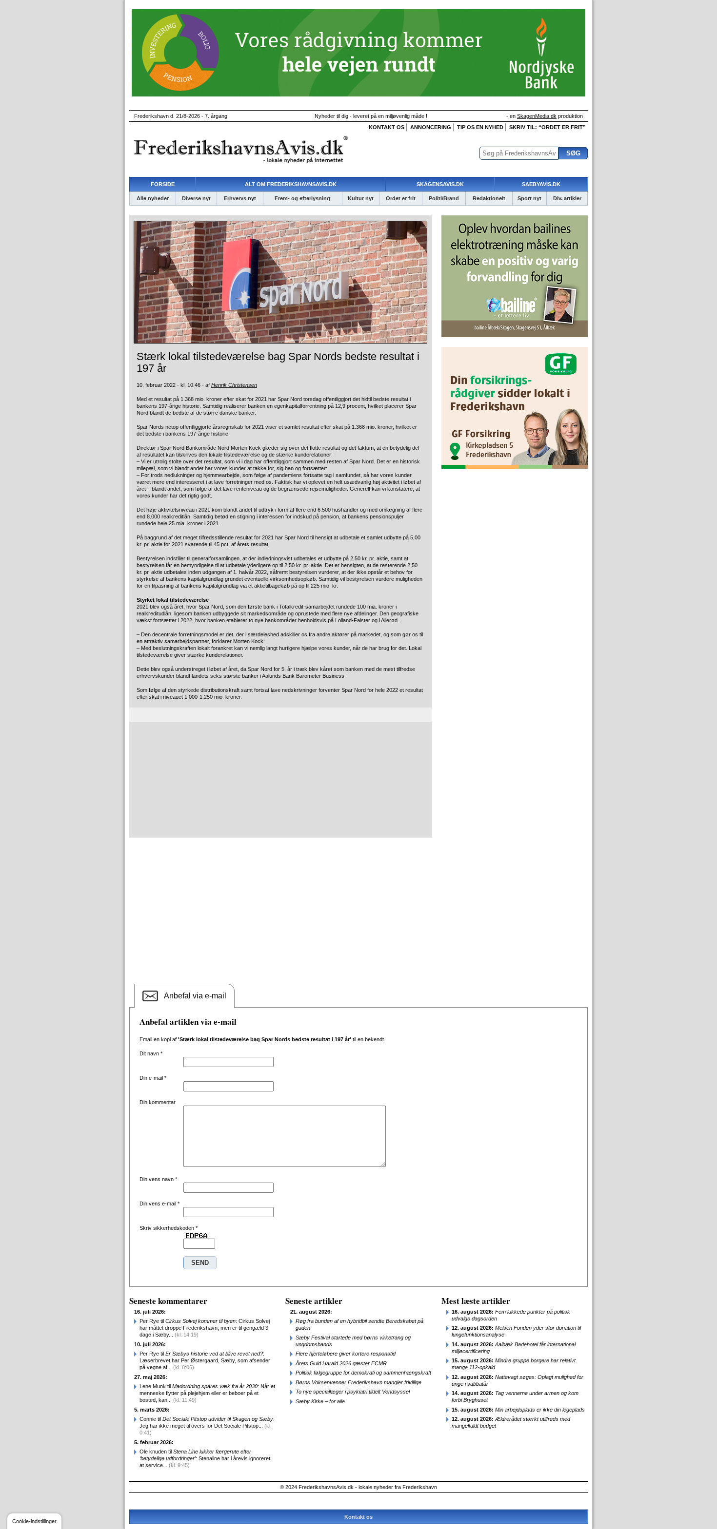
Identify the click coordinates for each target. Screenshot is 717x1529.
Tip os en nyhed (480, 127)
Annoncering (430, 127)
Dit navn (150, 1053)
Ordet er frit (401, 198)
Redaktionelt (489, 198)
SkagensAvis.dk (440, 184)
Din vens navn (158, 1179)
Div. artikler (567, 198)
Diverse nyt (196, 198)
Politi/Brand (444, 198)
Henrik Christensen (234, 385)
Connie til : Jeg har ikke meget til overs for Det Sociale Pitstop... (207, 1425)
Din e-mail (152, 1078)
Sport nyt (529, 198)
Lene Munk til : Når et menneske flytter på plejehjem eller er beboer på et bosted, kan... (207, 1393)
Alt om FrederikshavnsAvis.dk (291, 184)
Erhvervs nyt (240, 198)
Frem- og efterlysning (302, 198)
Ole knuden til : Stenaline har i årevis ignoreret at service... (204, 1458)
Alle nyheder (153, 198)
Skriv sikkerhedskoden (168, 1228)
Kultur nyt (361, 198)
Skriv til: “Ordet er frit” (547, 127)
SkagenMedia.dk (537, 116)
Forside (163, 184)
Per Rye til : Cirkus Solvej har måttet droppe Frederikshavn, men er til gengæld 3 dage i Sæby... (204, 1328)
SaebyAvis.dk (541, 184)
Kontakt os (386, 127)
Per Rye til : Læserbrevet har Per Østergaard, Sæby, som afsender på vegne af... (204, 1360)
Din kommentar (157, 1102)
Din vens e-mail (159, 1203)
